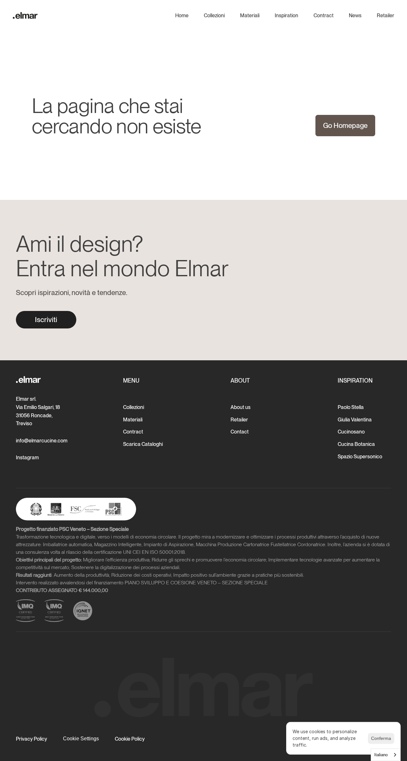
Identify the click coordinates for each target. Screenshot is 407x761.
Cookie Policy (130, 739)
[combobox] (386, 755)
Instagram (27, 457)
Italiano (381, 754)
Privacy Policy (31, 739)
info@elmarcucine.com (41, 441)
